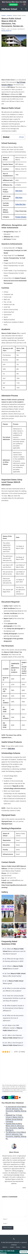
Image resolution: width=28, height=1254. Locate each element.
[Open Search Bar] (21, 9)
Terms (24, 1247)
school (3, 15)
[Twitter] (6, 1097)
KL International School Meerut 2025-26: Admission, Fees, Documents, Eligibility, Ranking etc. (16, 1110)
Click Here (18, 191)
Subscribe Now (20, 204)
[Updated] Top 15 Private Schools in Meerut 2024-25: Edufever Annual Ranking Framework (14, 1118)
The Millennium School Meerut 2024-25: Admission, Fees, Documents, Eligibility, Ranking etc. (16, 1135)
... (24, 1186)
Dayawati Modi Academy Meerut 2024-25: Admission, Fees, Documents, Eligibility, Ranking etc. (15, 1127)
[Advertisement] (14, 64)
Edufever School (9, 9)
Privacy (18, 1247)
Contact (12, 1247)
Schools (9, 15)
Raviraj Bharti (5, 30)
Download (13, 5)
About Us (5, 1247)
